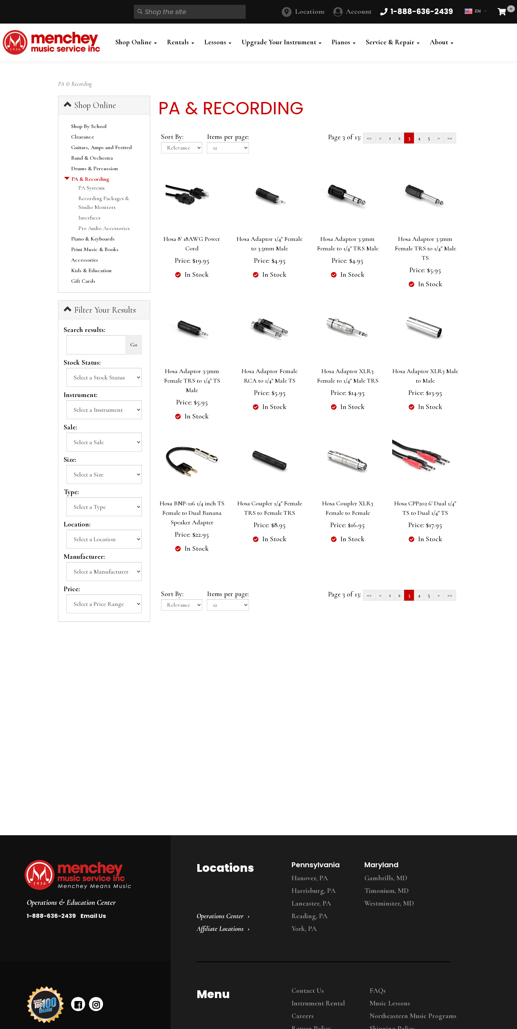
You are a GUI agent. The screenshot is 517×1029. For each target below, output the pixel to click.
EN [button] (478, 11)
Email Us (93, 916)
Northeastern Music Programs (413, 1016)
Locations (310, 11)
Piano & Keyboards (93, 238)
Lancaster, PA (311, 903)
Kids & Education (91, 270)
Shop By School (89, 126)
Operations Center (220, 916)
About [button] (440, 42)
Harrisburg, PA (314, 891)
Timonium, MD (386, 891)
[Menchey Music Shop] (53, 42)
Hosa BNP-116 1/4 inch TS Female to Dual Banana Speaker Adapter (192, 512)
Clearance (82, 136)
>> (449, 137)
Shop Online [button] (134, 42)
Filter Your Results (104, 310)
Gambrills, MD (385, 878)
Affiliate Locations (220, 929)
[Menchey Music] (91, 875)
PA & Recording (90, 179)
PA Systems (91, 187)
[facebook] (78, 1004)
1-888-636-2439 (51, 916)
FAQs (378, 990)
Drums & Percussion (94, 168)
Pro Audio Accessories (104, 228)
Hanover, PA (310, 878)
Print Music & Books (95, 249)
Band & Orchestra (92, 157)
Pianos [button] (342, 42)
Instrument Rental (318, 1003)
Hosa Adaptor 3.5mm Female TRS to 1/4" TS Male (192, 380)
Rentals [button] (179, 42)
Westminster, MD (389, 903)
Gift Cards (83, 281)
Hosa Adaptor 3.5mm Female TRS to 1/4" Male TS (425, 248)
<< (369, 137)
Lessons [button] (216, 42)
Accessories (84, 259)
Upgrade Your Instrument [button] (280, 42)
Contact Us (308, 990)
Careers (303, 1016)
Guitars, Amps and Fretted (101, 147)
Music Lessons (390, 1003)
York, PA (304, 929)
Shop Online (94, 105)
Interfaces (89, 217)
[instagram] (96, 1004)
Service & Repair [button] (391, 42)
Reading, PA (309, 916)
